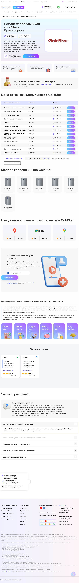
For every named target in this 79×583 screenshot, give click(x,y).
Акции (22, 2)
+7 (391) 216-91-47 (71, 7)
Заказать (70, 107)
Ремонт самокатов (6, 516)
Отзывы (22, 521)
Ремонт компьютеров (7, 513)
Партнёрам (44, 2)
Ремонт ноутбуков (6, 511)
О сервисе (23, 508)
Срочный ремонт (18, 7)
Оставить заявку (31, 56)
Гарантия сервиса (6, 2)
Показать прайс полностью (13, 158)
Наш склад (16, 2)
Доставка (23, 516)
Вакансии (29, 2)
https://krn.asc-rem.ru (8, 571)
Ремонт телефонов (6, 508)
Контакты (36, 2)
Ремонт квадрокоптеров (8, 519)
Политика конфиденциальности (48, 513)
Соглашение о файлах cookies (48, 515)
